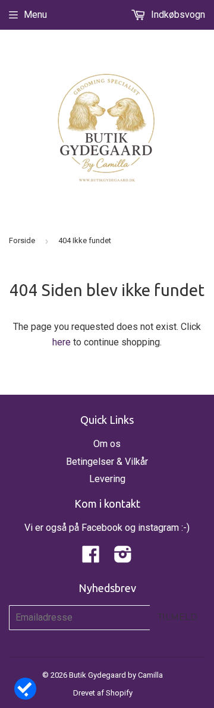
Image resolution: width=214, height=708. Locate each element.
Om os (107, 443)
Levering (107, 478)
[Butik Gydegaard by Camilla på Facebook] (91, 558)
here (61, 342)
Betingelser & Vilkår (107, 461)
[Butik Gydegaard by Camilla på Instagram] (123, 558)
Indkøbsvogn (177, 14)
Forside (22, 240)
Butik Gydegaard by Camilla (116, 675)
